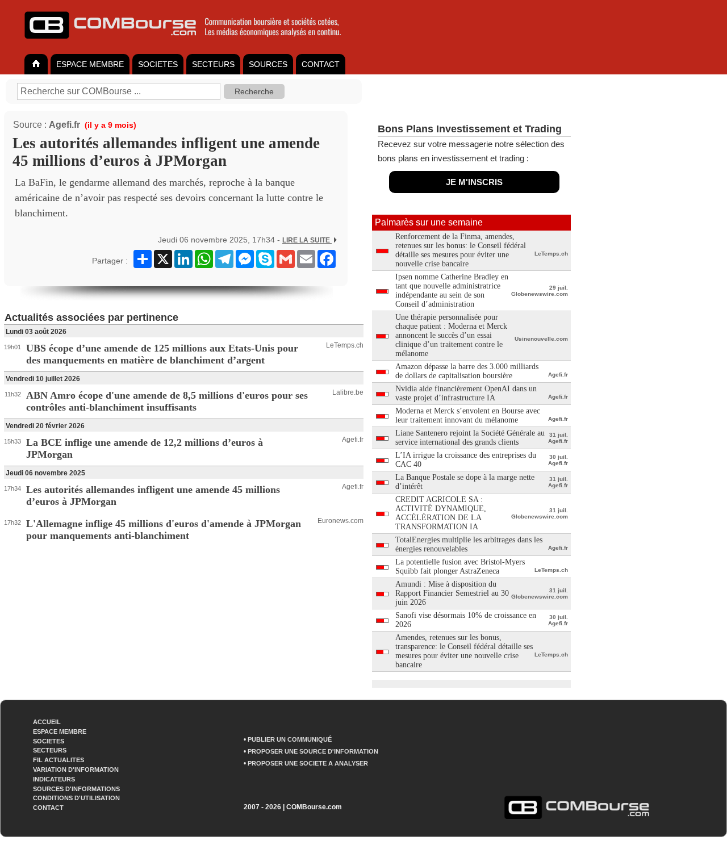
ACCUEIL (47, 721)
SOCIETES (158, 64)
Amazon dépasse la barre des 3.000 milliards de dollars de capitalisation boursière (466, 371)
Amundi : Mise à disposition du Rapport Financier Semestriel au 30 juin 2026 (452, 593)
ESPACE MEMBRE (90, 64)
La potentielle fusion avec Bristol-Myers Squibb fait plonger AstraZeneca (460, 566)
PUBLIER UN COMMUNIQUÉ (290, 739)
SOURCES (268, 64)
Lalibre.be (348, 392)
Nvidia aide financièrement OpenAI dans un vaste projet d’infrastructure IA (466, 393)
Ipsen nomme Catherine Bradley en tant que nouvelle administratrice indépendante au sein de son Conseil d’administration (451, 290)
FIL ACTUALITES (58, 759)
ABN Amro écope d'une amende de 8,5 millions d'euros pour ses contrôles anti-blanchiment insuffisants (167, 401)
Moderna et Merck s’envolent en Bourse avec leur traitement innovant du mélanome (467, 415)
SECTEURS (213, 64)
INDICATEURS (54, 779)
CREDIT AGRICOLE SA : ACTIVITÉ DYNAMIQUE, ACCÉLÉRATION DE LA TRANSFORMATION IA (440, 513)
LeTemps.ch (345, 345)
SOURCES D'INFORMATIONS (76, 788)
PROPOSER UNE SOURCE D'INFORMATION (313, 751)
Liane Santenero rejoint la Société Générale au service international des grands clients (470, 437)
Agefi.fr (64, 124)
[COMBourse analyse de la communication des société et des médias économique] (190, 43)
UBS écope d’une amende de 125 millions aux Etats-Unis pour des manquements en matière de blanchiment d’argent (162, 354)
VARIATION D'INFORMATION (76, 769)
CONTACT (321, 64)
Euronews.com (340, 521)
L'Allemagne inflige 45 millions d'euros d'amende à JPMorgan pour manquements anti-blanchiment (163, 529)
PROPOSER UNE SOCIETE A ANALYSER (308, 763)
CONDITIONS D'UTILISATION (76, 798)
